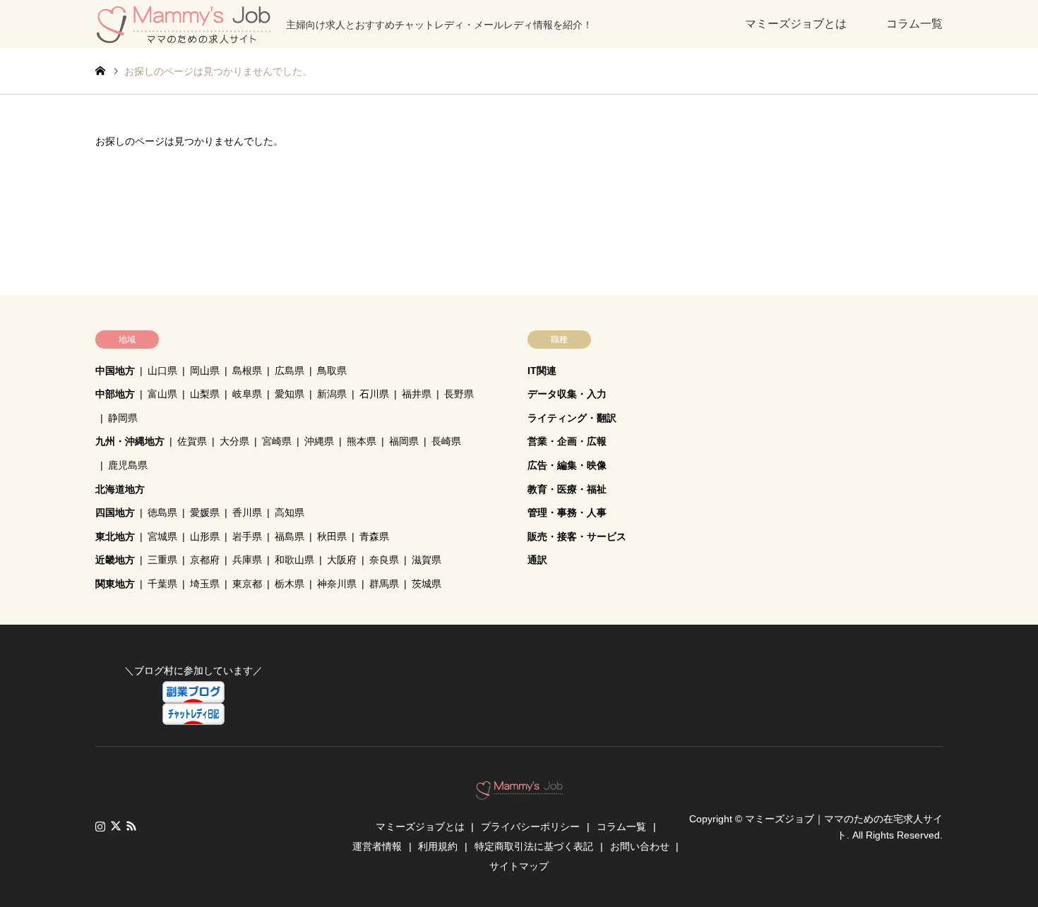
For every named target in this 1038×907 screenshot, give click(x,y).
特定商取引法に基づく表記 (534, 846)
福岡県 (404, 441)
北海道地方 (120, 489)
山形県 (205, 536)
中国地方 (115, 370)
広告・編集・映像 (567, 465)
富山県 (162, 394)
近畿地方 (115, 559)
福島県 (289, 536)
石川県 (374, 394)
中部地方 (115, 394)
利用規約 (438, 846)
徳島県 (162, 512)
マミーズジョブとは (796, 24)
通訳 (537, 559)
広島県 (289, 370)
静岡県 (123, 418)
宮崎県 (277, 441)
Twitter (116, 826)
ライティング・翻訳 (571, 418)
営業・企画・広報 (567, 441)
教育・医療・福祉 (567, 489)
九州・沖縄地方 (130, 441)
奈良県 (384, 559)
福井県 (416, 394)
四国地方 (115, 512)
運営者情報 (377, 846)
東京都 (247, 583)
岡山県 (205, 370)
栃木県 (289, 583)
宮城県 (162, 536)
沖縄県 (319, 441)
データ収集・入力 (567, 394)
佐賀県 (192, 441)
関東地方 (115, 583)
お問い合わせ (639, 846)
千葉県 (162, 583)
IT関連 (541, 370)
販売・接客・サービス (576, 536)
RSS (131, 826)
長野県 (459, 394)
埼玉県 (205, 583)
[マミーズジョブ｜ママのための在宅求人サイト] (519, 792)
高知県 (289, 512)
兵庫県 (247, 559)
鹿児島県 (128, 465)
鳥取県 (332, 370)
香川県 (247, 512)
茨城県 (426, 583)
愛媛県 (205, 512)
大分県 (234, 441)
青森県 (374, 536)
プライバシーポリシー (530, 826)
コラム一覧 (914, 24)
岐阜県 (247, 394)
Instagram (100, 826)
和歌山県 (294, 559)
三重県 (162, 559)
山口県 (162, 370)
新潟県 (332, 394)
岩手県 (247, 536)
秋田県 (332, 536)
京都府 (205, 559)
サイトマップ (519, 866)
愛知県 (289, 394)
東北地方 (115, 536)
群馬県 (384, 583)
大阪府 (342, 559)
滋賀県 (426, 559)
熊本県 (361, 441)
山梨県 (205, 394)
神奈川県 (337, 583)
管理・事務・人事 (567, 512)
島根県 (247, 370)
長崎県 (446, 441)
